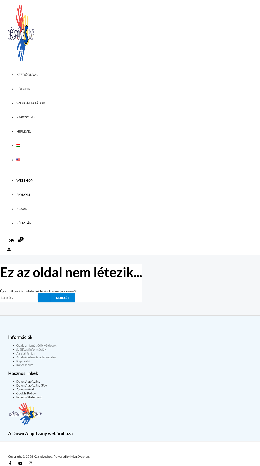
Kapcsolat (25, 117)
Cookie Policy (26, 393)
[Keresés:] (25, 297)
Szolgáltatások (30, 103)
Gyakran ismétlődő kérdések (36, 345)
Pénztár (23, 223)
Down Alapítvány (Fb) (31, 385)
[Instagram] (30, 464)
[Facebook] (10, 464)
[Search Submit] (44, 297)
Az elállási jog (25, 353)
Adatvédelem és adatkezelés (36, 357)
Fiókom (23, 194)
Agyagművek (25, 389)
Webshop (24, 180)
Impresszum (24, 365)
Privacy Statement (29, 397)
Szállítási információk (31, 349)
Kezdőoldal (27, 74)
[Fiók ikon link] (9, 249)
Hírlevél (23, 131)
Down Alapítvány (28, 381)
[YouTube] (20, 464)
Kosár (21, 209)
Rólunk (23, 89)
